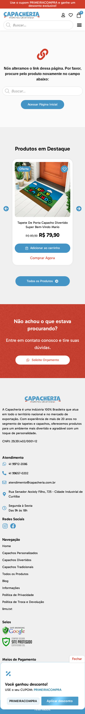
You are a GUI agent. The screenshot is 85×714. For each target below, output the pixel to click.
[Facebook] (13, 526)
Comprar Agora (42, 258)
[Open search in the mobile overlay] (38, 25)
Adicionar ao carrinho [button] (45, 248)
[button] (79, 25)
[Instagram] (5, 526)
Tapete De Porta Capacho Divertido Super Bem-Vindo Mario (42, 225)
